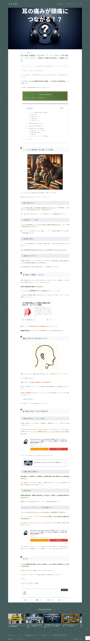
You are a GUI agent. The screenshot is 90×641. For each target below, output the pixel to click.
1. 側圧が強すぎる (34, 114)
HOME (9, 635)
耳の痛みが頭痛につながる (35, 123)
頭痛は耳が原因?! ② (28, 399)
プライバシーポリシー (72, 3)
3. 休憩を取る (33, 134)
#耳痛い (36, 583)
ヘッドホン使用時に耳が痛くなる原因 (38, 112)
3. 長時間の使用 (33, 118)
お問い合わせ (60, 3)
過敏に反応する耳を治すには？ (36, 126)
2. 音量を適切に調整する (35, 132)
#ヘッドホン (30, 583)
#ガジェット (23, 583)
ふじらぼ (12, 4)
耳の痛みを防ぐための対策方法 (36, 128)
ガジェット (31, 52)
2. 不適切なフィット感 (35, 116)
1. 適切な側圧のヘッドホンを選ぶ (37, 130)
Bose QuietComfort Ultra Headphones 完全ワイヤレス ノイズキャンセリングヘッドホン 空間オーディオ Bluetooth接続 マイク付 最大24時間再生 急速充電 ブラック (48, 440)
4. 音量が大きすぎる (34, 120)
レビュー (14, 635)
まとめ (30, 139)
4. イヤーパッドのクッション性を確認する (39, 136)
